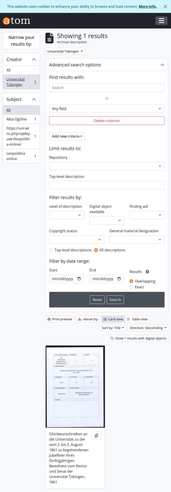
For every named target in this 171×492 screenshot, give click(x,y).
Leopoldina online (21, 156)
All (8, 70)
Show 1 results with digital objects (140, 338)
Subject (14, 99)
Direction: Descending (147, 328)
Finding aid (139, 206)
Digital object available (101, 209)
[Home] (18, 20)
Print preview (61, 319)
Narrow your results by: (21, 40)
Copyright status (63, 230)
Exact (139, 287)
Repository (58, 157)
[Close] (165, 6)
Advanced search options (75, 65)
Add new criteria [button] (65, 136)
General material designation (134, 230)
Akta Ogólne (21, 120)
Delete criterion (107, 120)
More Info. (148, 6)
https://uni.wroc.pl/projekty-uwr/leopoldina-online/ (21, 136)
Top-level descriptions (73, 250)
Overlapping (145, 281)
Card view (115, 319)
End (93, 270)
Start (53, 270)
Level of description (65, 206)
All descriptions (112, 250)
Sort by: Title (112, 328)
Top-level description (66, 176)
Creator (14, 59)
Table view (139, 319)
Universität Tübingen (21, 82)
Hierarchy (90, 319)
